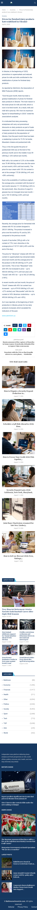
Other (19, 699)
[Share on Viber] (24, 329)
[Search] (35, 3)
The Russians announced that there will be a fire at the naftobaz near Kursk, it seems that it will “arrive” (18, 841)
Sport (19, 714)
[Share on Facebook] (20, 325)
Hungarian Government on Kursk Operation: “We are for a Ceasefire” (18, 849)
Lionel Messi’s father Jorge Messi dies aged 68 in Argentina (27, 659)
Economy (12, 10)
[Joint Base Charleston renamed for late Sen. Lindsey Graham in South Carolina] (18, 509)
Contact (34, 907)
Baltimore (19, 680)
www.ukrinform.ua (8, 316)
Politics (19, 704)
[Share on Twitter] (25, 325)
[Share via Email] (6, 334)
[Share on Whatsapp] (15, 329)
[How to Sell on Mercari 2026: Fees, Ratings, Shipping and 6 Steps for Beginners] (18, 542)
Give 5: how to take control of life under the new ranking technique (17, 804)
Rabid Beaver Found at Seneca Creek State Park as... (24, 863)
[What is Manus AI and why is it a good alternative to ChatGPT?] (18, 782)
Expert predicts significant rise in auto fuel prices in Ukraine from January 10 (18, 798)
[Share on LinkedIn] (5, 329)
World (19, 733)
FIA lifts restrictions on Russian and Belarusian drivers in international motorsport (27, 636)
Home (4, 10)
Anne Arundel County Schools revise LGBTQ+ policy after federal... (24, 875)
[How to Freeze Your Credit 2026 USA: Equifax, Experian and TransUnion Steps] (18, 443)
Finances (19, 690)
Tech (19, 718)
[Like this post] (15, 325)
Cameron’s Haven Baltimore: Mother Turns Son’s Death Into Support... (24, 887)
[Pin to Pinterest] (29, 325)
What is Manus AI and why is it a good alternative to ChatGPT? (16, 790)
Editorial (11, 907)
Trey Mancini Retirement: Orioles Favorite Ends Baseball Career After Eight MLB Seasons (17, 611)
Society (19, 709)
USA (19, 728)
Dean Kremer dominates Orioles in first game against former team (9, 660)
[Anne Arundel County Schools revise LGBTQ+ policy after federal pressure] (7, 875)
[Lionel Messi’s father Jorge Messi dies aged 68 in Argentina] (27, 650)
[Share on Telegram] (19, 329)
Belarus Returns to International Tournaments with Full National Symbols (17, 833)
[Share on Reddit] (10, 329)
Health (19, 694)
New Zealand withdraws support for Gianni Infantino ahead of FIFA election (9, 636)
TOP (19, 723)
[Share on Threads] (29, 329)
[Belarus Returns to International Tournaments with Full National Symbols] (18, 825)
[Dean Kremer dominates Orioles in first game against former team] (9, 650)
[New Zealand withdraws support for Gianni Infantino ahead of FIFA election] (9, 624)
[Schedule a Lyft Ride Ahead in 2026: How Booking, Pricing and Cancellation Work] (18, 410)
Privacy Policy (23, 907)
